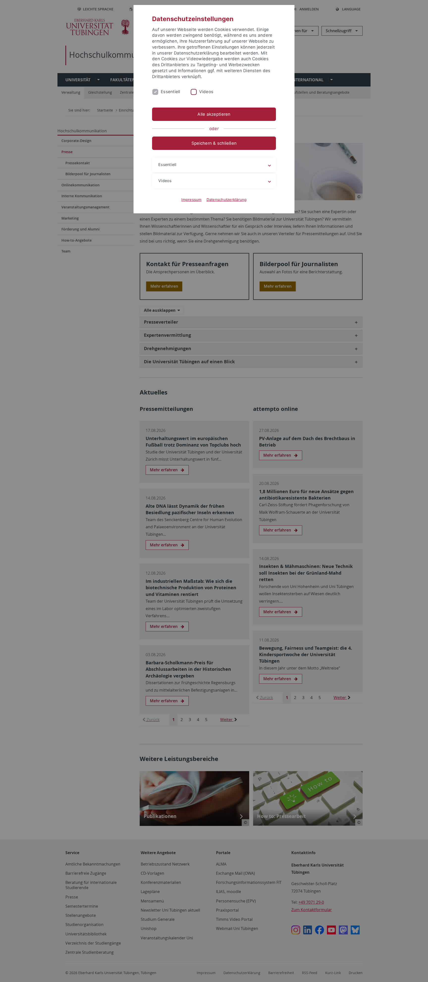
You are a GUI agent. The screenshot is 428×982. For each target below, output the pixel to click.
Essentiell (170, 91)
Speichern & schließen (214, 143)
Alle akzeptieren (213, 114)
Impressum (191, 199)
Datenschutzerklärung (227, 199)
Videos (206, 91)
